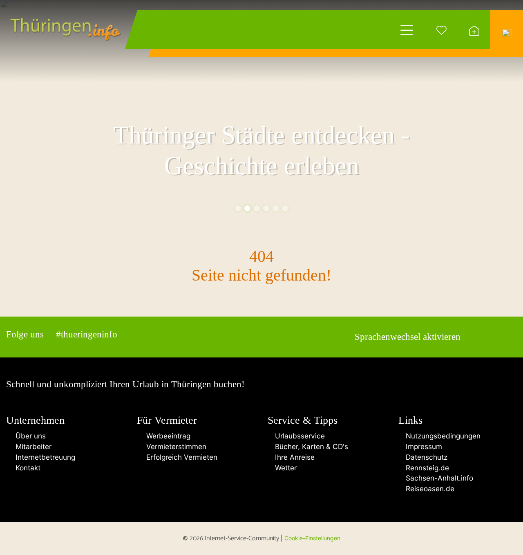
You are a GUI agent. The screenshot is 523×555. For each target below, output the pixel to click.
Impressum (423, 446)
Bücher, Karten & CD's (310, 446)
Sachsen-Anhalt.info (438, 478)
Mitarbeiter (31, 446)
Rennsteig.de (426, 467)
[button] (238, 208)
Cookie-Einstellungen (312, 538)
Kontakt (25, 467)
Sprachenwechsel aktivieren (407, 337)
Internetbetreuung (43, 457)
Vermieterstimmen (174, 446)
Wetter (285, 467)
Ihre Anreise (294, 457)
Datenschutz (425, 457)
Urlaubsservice (299, 435)
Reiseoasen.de (429, 488)
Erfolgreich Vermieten (179, 457)
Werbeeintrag (166, 435)
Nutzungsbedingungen (442, 435)
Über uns (28, 435)
